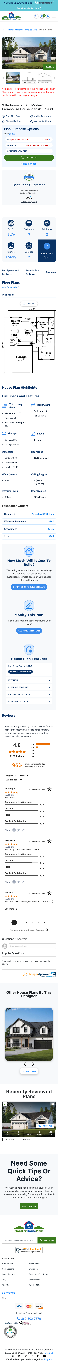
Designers (33, 1269)
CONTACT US (8, 1293)
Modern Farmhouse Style (26, 30)
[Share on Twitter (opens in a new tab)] (18, 830)
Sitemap (49, 1352)
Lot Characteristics (20, 665)
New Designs (8, 1269)
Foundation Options (32, 272)
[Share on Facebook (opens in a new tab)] (14, 830)
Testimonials (34, 1279)
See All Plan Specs (47, 255)
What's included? (10, 287)
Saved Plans (34, 1263)
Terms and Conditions (38, 1274)
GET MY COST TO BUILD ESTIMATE (29, 587)
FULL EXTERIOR (10, 1139)
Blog (4, 1298)
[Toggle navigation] (54, 16)
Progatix (48, 1359)
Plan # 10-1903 (45, 1126)
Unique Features (18, 701)
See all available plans (28, 8)
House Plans (7, 30)
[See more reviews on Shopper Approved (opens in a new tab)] (23, 830)
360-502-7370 (31, 1318)
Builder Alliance (36, 1285)
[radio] (41, 744)
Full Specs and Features (10, 272)
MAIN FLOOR (26, 1139)
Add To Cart (31, 158)
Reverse (50, 67)
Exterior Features (19, 694)
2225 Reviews (19, 756)
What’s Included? (29, 163)
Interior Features (18, 687)
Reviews (51, 272)
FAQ (4, 1279)
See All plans (29, 1071)
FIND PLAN (48, 1240)
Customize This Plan (29, 631)
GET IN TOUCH (29, 1206)
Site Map (6, 1285)
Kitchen (13, 680)
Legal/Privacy (8, 1274)
